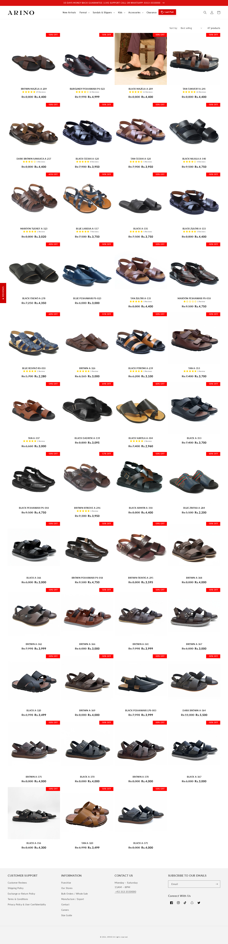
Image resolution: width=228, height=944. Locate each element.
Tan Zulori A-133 (140, 298)
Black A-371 (140, 843)
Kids (120, 12)
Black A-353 (194, 438)
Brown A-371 (34, 776)
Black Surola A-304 (141, 438)
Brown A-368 (194, 577)
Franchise (66, 882)
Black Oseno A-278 (33, 298)
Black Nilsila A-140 (194, 158)
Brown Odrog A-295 (140, 577)
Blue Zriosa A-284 (194, 508)
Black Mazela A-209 (141, 89)
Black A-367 (194, 776)
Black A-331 (140, 228)
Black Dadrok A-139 (87, 438)
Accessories (134, 12)
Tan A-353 (194, 368)
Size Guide (66, 915)
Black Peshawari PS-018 (34, 508)
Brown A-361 (141, 644)
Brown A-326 (87, 368)
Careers (65, 910)
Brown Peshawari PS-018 (87, 577)
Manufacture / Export (72, 899)
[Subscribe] (216, 884)
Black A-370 (87, 776)
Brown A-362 (34, 644)
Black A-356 (34, 843)
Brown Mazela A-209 (34, 89)
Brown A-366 (87, 644)
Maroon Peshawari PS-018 (194, 298)
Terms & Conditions (18, 899)
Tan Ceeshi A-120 (141, 158)
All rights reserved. (120, 937)
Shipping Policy (16, 888)
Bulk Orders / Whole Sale (74, 893)
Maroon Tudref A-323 (33, 228)
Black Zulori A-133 (194, 228)
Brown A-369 (87, 710)
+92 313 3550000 (125, 891)
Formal (83, 12)
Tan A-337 (34, 438)
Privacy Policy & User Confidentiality (27, 904)
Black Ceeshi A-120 (87, 158)
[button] (84, 12)
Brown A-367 (194, 644)
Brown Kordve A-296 (87, 508)
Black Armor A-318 (140, 508)
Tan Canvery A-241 (194, 89)
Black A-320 (34, 710)
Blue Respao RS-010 (34, 368)
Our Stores (67, 888)
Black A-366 (34, 577)
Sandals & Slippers (102, 12)
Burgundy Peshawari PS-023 (87, 89)
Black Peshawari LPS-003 (140, 710)
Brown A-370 (141, 776)
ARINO (110, 937)
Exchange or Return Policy (21, 893)
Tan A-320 (87, 843)
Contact (65, 904)
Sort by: (174, 28)
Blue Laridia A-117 (87, 228)
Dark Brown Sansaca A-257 (34, 158)
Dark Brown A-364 (194, 710)
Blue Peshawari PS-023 (87, 298)
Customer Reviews (17, 882)
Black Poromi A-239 (140, 368)
